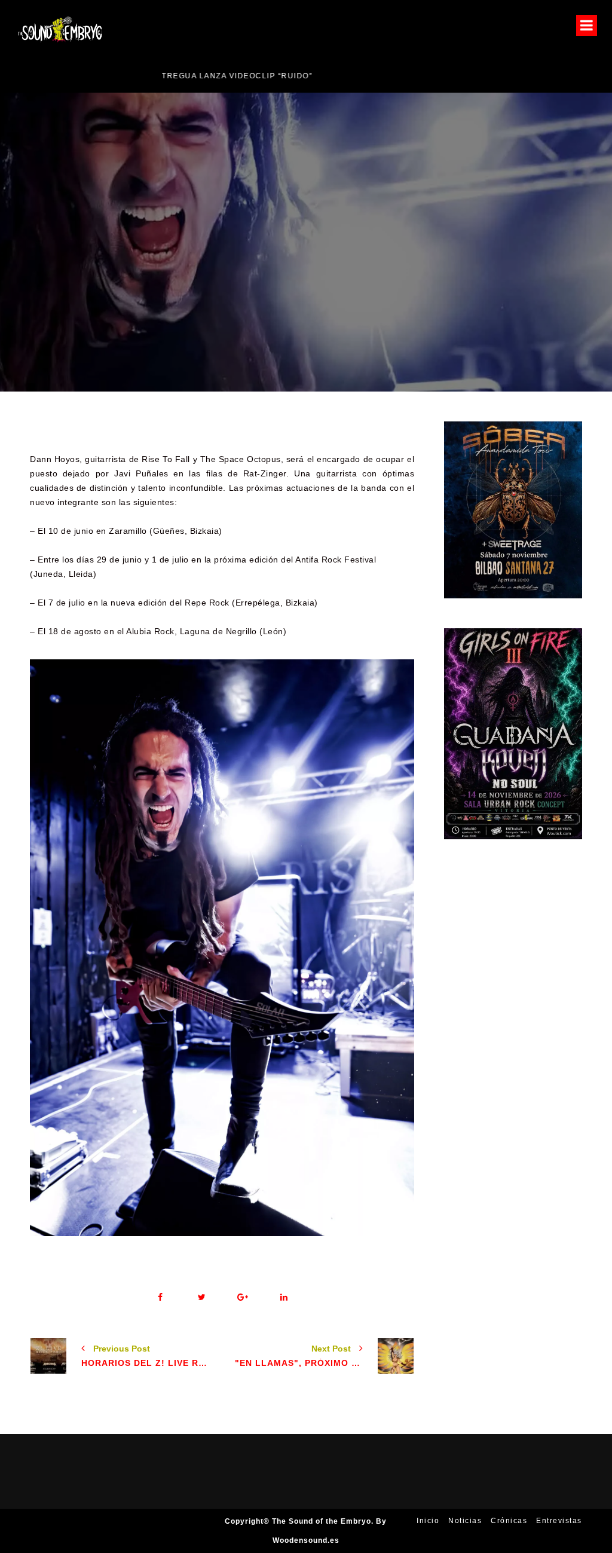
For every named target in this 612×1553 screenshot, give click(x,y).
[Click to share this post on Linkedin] (284, 1297)
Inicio (428, 1521)
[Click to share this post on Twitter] (201, 1297)
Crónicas (509, 1521)
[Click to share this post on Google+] (242, 1297)
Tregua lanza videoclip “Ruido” (90, 76)
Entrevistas (559, 1521)
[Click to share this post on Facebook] (160, 1297)
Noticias (427, 280)
